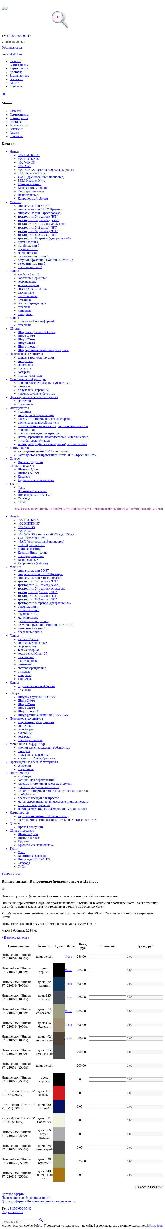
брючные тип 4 (28, 242)
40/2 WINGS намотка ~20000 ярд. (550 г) (46, 169)
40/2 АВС (24, 166)
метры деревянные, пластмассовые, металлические (53, 437)
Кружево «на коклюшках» (36, 480)
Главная (15, 61)
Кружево (24, 476)
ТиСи (22, 502)
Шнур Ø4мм (26, 335)
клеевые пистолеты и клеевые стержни (45, 419)
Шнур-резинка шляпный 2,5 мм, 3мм (43, 350)
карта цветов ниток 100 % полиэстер (43, 451)
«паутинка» (26, 404)
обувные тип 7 (28, 249)
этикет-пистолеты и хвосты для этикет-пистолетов (53, 426)
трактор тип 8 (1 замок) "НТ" (38, 231)
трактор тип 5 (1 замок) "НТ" (38, 216)
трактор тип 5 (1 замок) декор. (38, 220)
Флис (21, 487)
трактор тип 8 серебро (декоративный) (44, 238)
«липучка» (25, 314)
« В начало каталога (15, 937)
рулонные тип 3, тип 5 (33, 256)
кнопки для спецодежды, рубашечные (44, 382)
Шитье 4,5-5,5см (29, 473)
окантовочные (27, 296)
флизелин (24, 400)
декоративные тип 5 (31, 263)
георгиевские (27, 281)
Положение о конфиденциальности (26, 1197)
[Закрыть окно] (155, 1225)
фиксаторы (25, 364)
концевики (25, 361)
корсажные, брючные (32, 278)
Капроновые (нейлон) (33, 198)
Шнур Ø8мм (26, 343)
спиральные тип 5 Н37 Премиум (40, 209)
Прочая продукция (30, 462)
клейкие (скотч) (28, 274)
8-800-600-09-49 (20, 35)
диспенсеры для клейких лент (38, 422)
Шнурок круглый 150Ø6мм (36, 332)
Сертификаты (19, 64)
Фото (68, 956)
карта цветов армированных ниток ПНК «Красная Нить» (57, 455)
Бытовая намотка (29, 184)
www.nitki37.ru (12, 54)
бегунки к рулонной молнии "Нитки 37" (46, 260)
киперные (24, 310)
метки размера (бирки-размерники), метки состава (52, 444)
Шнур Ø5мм (26, 339)
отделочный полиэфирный (36, 321)
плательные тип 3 (30, 267)
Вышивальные (28, 195)
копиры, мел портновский (36, 415)
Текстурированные (31, 191)
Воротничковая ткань (32, 491)
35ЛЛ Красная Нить (31, 180)
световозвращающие (32, 303)
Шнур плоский (28, 346)
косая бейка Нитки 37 (32, 288)
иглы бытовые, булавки (34, 440)
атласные (24, 307)
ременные (24, 299)
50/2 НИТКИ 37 (29, 155)
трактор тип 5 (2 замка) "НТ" (38, 227)
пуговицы (25, 368)
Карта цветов (19, 68)
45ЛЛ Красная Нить (31, 173)
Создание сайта (12, 1212)
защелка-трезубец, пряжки (36, 357)
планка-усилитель (30, 375)
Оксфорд (24, 498)
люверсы (24, 386)
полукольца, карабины (33, 390)
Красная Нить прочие (32, 187)
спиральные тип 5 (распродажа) (39, 213)
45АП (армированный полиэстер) (41, 177)
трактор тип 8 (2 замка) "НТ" (38, 234)
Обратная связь (12, 47)
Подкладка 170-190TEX (34, 494)
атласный (24, 325)
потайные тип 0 (28, 245)
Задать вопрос (19, 75)
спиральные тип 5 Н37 (33, 205)
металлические (28, 252)
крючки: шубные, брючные (36, 393)
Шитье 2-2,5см (28, 469)
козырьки (24, 372)
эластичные (26, 292)
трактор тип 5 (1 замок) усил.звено (41, 223)
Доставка (16, 72)
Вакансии (16, 79)
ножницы (24, 411)
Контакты (16, 86)
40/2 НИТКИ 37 (29, 158)
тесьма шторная (28, 285)
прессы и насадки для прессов (38, 433)
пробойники (26, 429)
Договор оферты (13, 1194)
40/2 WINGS (26, 162)
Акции (14, 82)
